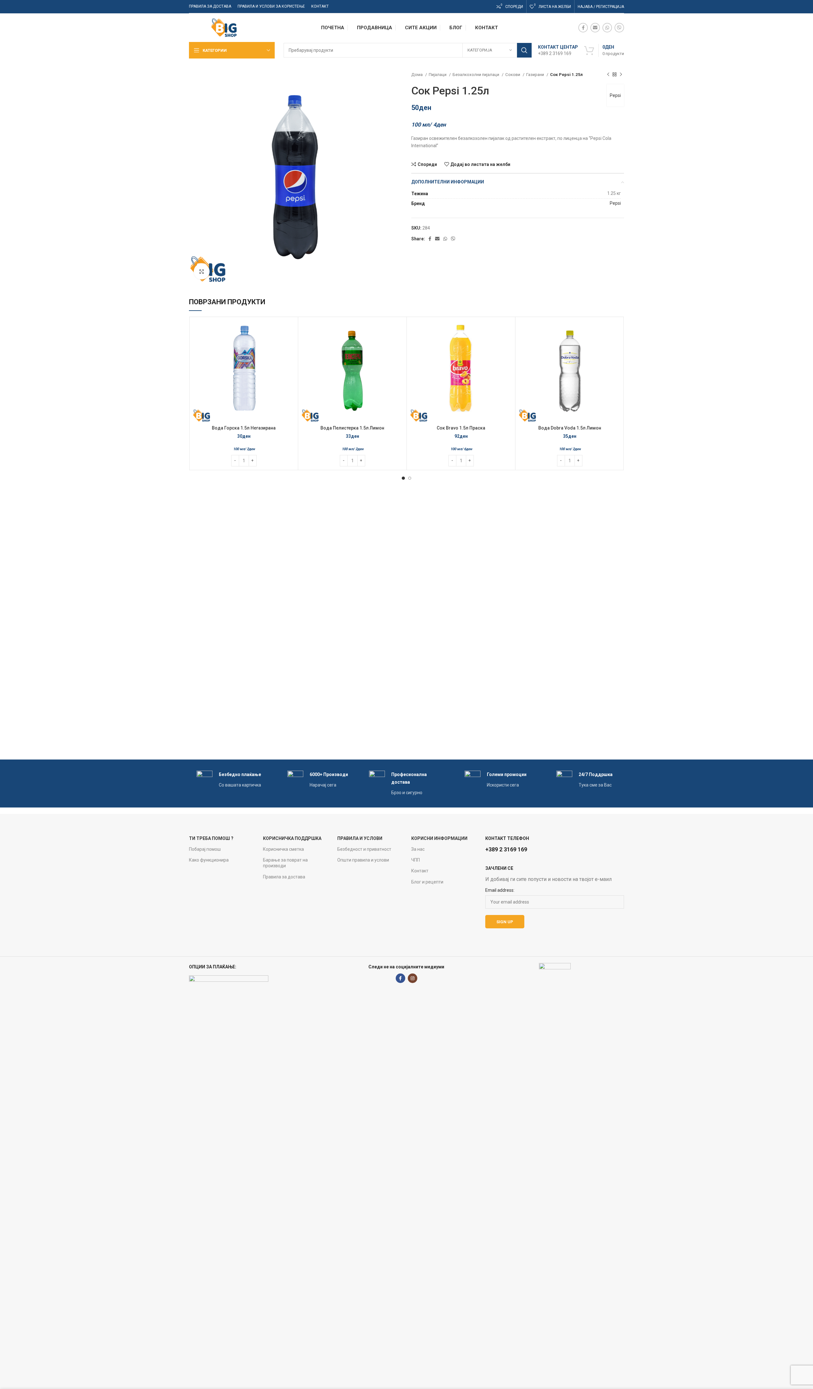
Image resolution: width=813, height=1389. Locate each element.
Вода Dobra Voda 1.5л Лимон (569, 427)
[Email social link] (595, 27)
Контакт (419, 870)
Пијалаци (438, 74)
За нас (418, 849)
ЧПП (415, 860)
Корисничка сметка (283, 849)
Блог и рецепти (427, 881)
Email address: (499, 890)
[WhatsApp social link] (607, 27)
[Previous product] (608, 75)
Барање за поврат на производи (285, 862)
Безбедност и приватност (364, 849)
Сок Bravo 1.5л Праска (461, 427)
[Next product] (621, 75)
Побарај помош (205, 849)
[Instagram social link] (412, 978)
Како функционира (209, 860)
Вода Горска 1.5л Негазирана (244, 427)
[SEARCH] (524, 50)
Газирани (535, 74)
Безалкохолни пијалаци (476, 74)
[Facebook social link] (583, 27)
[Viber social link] (619, 27)
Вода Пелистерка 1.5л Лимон (352, 427)
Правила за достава (284, 876)
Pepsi (615, 95)
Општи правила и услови (363, 860)
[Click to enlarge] (202, 271)
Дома (417, 74)
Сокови (513, 74)
